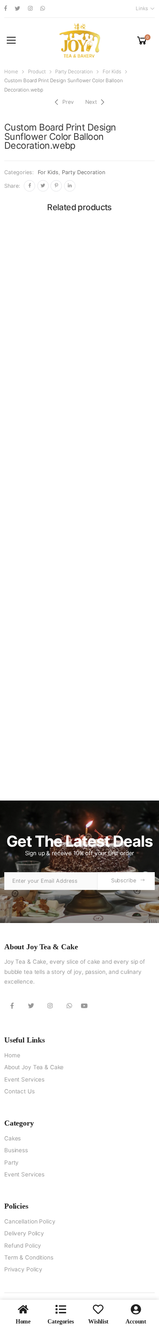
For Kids (112, 72)
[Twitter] (43, 186)
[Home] (23, 1309)
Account (136, 1321)
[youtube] (84, 1005)
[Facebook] (29, 186)
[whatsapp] (42, 9)
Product (37, 72)
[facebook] (5, 9)
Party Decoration (74, 72)
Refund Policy (22, 1245)
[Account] (136, 1309)
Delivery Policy (24, 1233)
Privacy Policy (23, 1269)
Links (142, 8)
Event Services (24, 1079)
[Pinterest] (56, 186)
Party (11, 1162)
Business (16, 1150)
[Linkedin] (69, 186)
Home (11, 72)
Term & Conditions (28, 1257)
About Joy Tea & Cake (34, 1067)
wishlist (98, 1321)
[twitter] (17, 9)
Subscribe (123, 880)
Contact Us (19, 1091)
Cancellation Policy (29, 1221)
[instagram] (30, 9)
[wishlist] (98, 1309)
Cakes (12, 1138)
